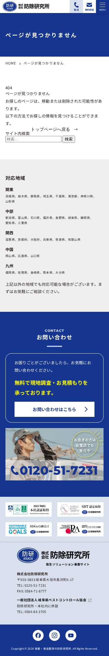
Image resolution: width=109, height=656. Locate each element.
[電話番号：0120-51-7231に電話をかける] (76, 6)
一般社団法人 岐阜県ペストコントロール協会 (51, 599)
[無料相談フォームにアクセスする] (89, 6)
